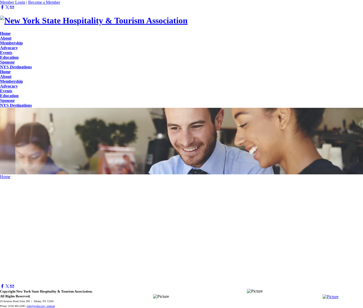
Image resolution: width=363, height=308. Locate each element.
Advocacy (9, 48)
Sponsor (7, 62)
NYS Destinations (16, 67)
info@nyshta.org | (37, 306)
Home (5, 33)
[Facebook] (2, 7)
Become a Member (44, 2)
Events (6, 52)
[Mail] (12, 7)
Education (9, 57)
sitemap (51, 306)
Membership (11, 43)
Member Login (12, 2)
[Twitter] (7, 7)
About (5, 38)
